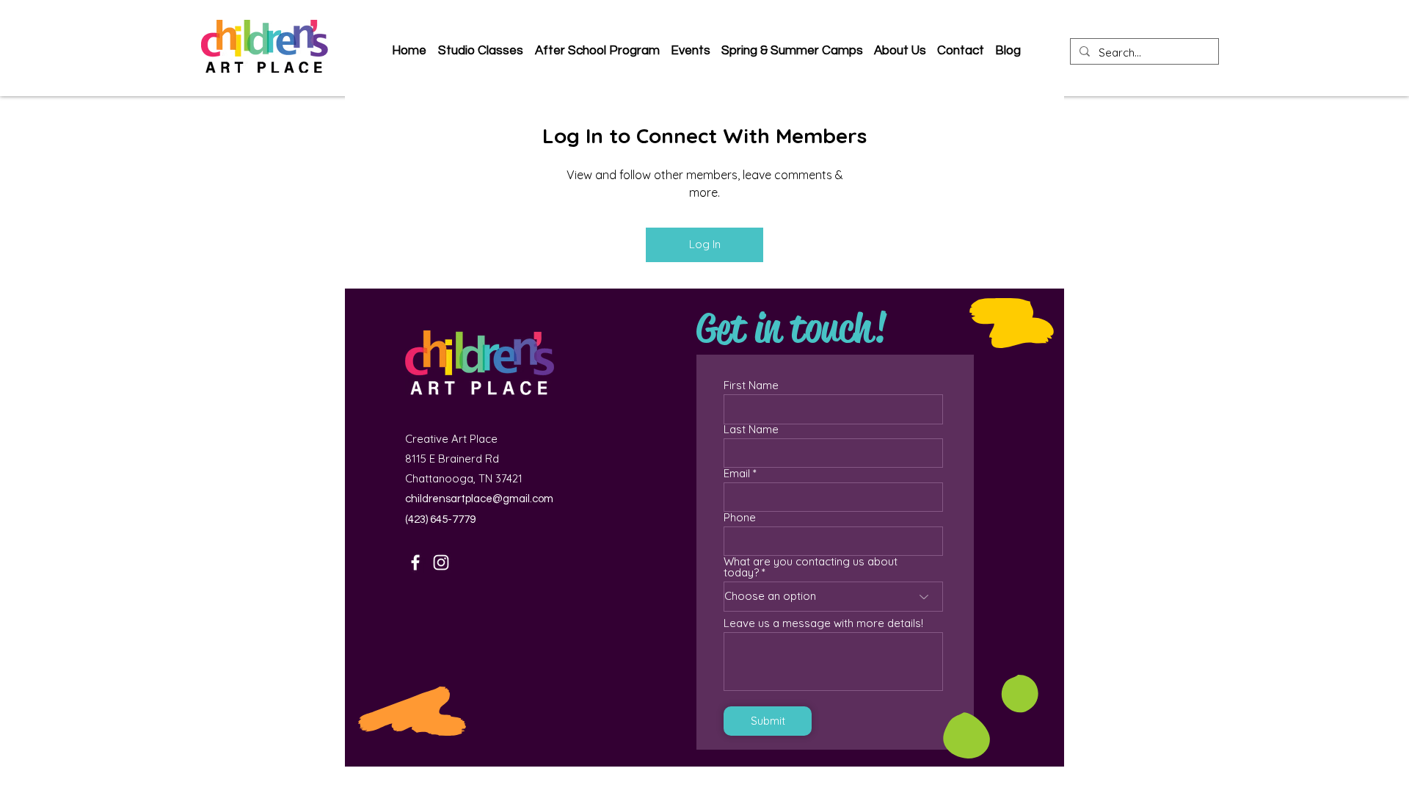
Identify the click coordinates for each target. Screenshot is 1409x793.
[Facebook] (415, 562)
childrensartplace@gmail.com (479, 498)
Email (737, 473)
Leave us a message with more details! (823, 623)
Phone (740, 517)
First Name (751, 385)
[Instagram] (441, 562)
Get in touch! (791, 328)
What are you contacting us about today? (811, 567)
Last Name (751, 429)
